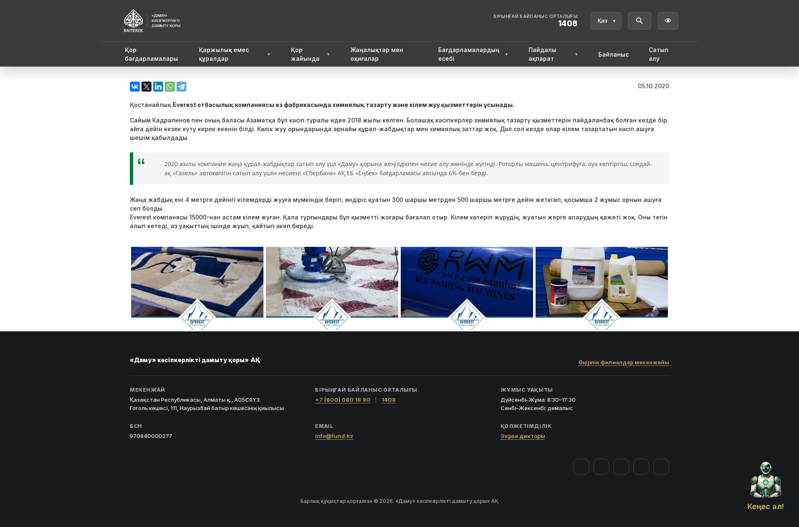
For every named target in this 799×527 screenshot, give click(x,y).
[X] (146, 87)
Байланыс (613, 54)
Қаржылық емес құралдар (235, 54)
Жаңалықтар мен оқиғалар (376, 54)
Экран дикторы (523, 436)
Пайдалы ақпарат (553, 54)
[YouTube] (621, 467)
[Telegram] (181, 87)
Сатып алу (658, 54)
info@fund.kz (334, 436)
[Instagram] (601, 467)
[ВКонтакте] (135, 87)
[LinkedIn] (158, 87)
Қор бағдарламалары (151, 54)
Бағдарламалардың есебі (473, 54)
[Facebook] (581, 467)
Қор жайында (310, 54)
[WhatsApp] (170, 87)
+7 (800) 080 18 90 (342, 399)
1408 (389, 399)
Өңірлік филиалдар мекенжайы (623, 362)
